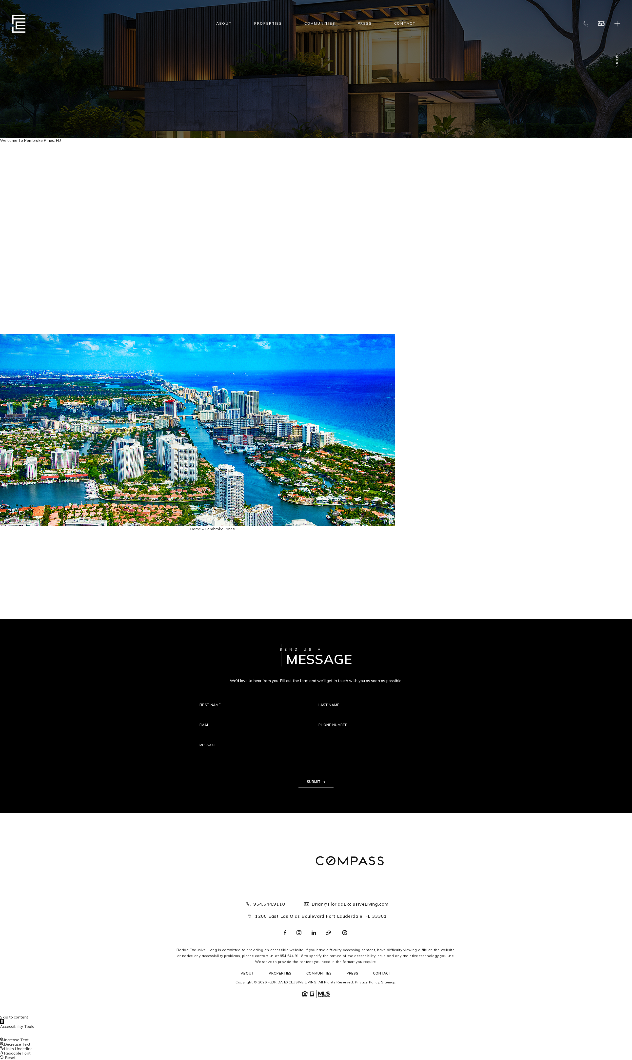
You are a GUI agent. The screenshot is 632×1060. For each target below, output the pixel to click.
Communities (320, 23)
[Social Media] (285, 933)
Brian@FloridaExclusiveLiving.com (350, 904)
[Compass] (349, 861)
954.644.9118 (269, 904)
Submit (314, 781)
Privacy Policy (367, 982)
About (224, 23)
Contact (405, 23)
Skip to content (14, 1017)
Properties (268, 23)
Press (365, 23)
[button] (2, 1021)
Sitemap (388, 982)
